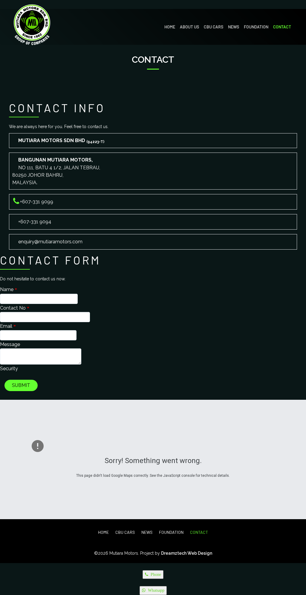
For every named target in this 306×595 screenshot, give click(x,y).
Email (6, 326)
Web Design (199, 553)
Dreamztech (173, 553)
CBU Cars (213, 26)
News (233, 26)
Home (169, 26)
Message (10, 344)
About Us (189, 26)
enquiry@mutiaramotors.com (50, 242)
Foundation (256, 26)
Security (9, 368)
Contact (282, 26)
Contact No (13, 308)
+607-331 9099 (36, 202)
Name (7, 289)
